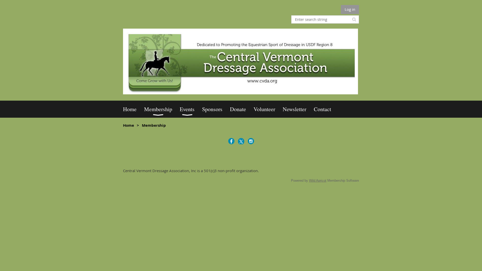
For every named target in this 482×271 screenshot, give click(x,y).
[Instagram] (251, 141)
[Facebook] (231, 141)
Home (128, 125)
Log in (350, 9)
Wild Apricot (317, 180)
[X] (241, 141)
